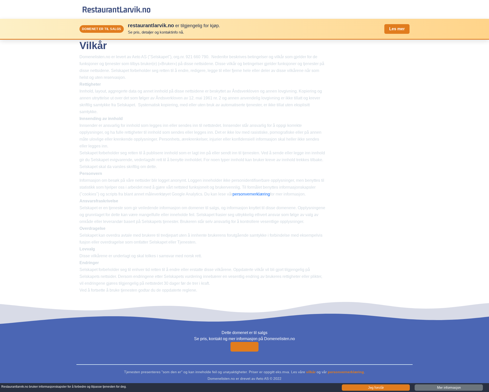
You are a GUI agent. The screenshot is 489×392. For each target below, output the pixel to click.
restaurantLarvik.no (116, 9)
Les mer (397, 29)
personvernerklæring (251, 194)
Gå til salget (244, 346)
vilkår (311, 372)
